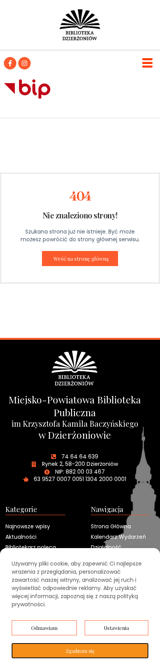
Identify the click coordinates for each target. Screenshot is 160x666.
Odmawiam (44, 627)
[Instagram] (24, 63)
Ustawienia (116, 627)
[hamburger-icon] (147, 63)
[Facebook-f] (10, 63)
